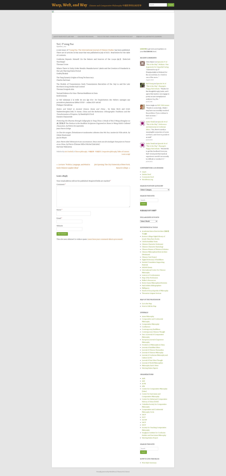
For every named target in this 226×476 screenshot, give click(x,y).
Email (59, 218)
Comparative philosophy (109, 151)
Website (59, 226)
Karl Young (150, 83)
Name (59, 210)
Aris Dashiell (69, 151)
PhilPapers (145, 288)
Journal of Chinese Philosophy (152, 352)
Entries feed (146, 174)
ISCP (143, 417)
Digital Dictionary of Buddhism (152, 260)
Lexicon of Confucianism (151, 275)
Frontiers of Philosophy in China (153, 345)
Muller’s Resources (149, 280)
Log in (144, 172)
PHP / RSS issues (163, 105)
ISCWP (144, 420)
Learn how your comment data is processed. (105, 239)
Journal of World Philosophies (152, 363)
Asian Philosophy (148, 316)
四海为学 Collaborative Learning (149, 36)
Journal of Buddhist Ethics (151, 347)
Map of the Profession (150, 278)
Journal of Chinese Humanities (153, 350)
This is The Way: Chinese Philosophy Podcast (115, 36)
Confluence (146, 327)
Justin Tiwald (150, 122)
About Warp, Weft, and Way (63, 36)
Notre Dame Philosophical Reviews (154, 283)
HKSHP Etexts (147, 267)
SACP (144, 422)
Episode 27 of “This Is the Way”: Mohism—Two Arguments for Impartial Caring (157, 64)
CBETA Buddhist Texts (150, 241)
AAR (143, 378)
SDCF (144, 425)
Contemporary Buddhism (151, 329)
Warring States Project (150, 438)
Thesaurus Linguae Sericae (151, 293)
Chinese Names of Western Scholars (155, 249)
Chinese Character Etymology (152, 247)
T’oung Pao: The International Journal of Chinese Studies (91, 50)
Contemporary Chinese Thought (153, 332)
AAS (143, 381)
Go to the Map (147, 303)
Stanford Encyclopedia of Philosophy (155, 291)
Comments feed (148, 177)
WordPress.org (147, 179)
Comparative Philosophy (150, 324)
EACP (144, 415)
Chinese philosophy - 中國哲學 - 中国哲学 (88, 151)
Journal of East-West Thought (152, 360)
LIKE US (143, 49)
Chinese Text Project (149, 257)
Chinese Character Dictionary (152, 244)
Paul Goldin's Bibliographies (151, 285)
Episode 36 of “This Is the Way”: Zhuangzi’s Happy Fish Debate (156, 86)
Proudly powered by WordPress (106, 472)
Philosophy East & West (150, 365)
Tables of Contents (123, 151)
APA (143, 386)
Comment (61, 184)
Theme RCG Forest (123, 472)
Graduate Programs (86, 36)
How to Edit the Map (149, 306)
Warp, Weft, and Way (69, 5)
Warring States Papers (150, 368)
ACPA (144, 383)
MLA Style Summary (149, 463)
